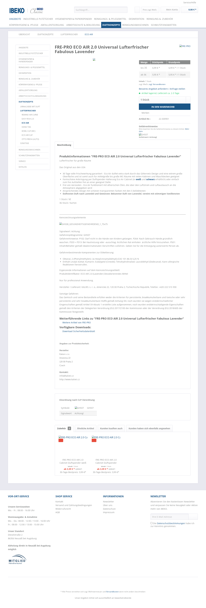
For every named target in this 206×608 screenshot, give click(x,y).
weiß (138, 179)
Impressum (108, 512)
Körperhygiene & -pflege (30, 84)
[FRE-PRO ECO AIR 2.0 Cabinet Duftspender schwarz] (106, 446)
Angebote (23, 47)
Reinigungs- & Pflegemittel (32, 67)
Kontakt (59, 501)
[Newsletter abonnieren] (193, 517)
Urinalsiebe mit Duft (30, 106)
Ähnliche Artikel (85, 428)
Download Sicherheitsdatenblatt (78, 331)
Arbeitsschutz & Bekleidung (32, 96)
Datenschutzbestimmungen (171, 523)
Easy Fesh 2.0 (28, 119)
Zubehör (63, 428)
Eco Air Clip (27, 135)
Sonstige (24, 143)
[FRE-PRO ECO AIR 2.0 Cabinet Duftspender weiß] (73, 446)
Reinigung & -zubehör (29, 79)
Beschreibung (64, 144)
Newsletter (108, 501)
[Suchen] (124, 10)
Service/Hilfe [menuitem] (190, 2)
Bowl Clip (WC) (28, 131)
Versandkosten (112, 591)
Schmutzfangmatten (29, 155)
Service (22, 161)
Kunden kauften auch (111, 428)
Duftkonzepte (26, 101)
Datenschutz (109, 508)
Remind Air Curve (30, 114)
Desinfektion (25, 73)
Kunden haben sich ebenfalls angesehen (149, 428)
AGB (57, 512)
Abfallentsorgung (28, 90)
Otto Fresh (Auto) (30, 139)
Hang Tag (26, 127)
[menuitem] (100, 10)
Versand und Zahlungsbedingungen (73, 505)
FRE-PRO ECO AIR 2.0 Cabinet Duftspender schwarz (106, 461)
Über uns (107, 505)
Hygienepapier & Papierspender (26, 60)
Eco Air (25, 123)
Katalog (23, 167)
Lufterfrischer (28, 110)
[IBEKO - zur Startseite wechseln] (26, 10)
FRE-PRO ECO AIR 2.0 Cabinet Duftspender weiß (73, 461)
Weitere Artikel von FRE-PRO (76, 322)
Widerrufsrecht (63, 508)
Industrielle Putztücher (31, 53)
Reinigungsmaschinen (29, 149)
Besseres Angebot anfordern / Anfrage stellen (162, 88)
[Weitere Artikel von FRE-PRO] (184, 50)
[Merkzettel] (137, 10)
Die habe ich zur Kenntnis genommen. (172, 525)
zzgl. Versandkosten (157, 84)
